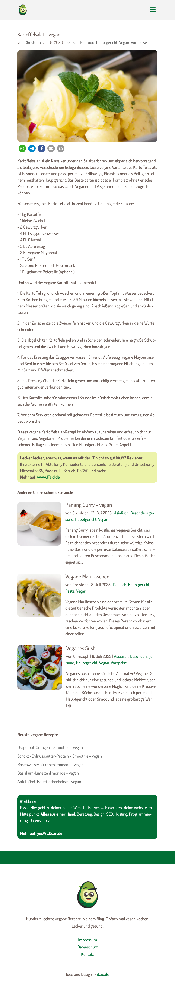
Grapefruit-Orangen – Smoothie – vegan (50, 747)
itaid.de (103, 974)
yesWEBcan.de (49, 833)
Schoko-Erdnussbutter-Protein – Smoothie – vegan (60, 756)
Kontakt (87, 954)
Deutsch (72, 42)
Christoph (33, 42)
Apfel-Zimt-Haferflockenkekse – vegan (49, 781)
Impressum (87, 939)
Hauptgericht (106, 42)
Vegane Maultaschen (87, 576)
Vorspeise (139, 42)
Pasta (69, 591)
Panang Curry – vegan (88, 504)
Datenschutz (87, 947)
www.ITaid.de (48, 477)
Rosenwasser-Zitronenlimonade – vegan (51, 764)
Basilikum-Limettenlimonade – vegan (48, 773)
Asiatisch (121, 513)
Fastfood (87, 42)
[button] (22, 148)
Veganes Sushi (81, 647)
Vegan (124, 42)
